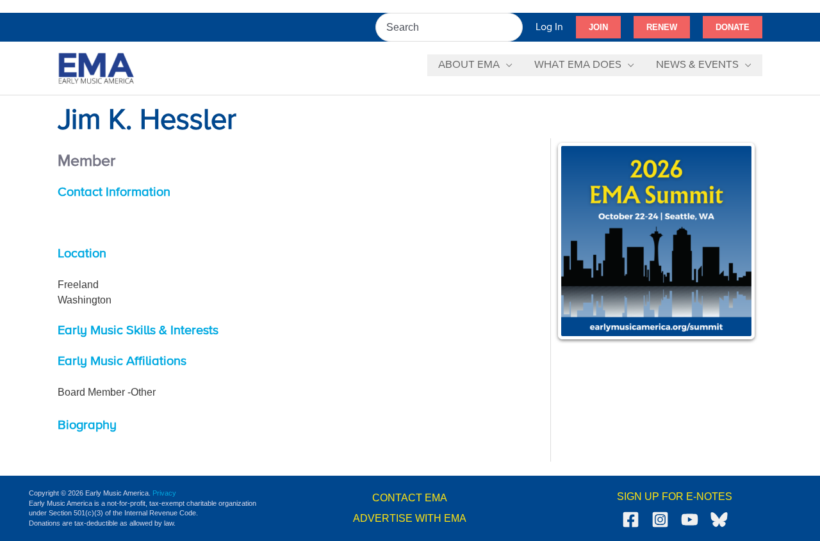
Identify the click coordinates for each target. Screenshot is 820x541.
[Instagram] (660, 519)
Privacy (164, 493)
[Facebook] (630, 519)
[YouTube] (689, 519)
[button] (598, 27)
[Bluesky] (719, 519)
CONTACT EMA (409, 497)
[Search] (513, 27)
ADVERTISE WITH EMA (409, 518)
